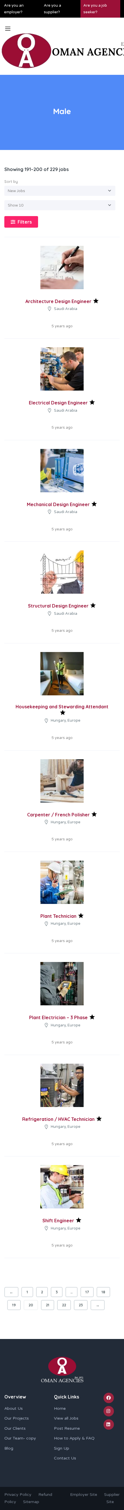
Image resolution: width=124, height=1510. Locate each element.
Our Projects (16, 1418)
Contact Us (65, 1458)
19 (14, 1305)
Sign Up (61, 1448)
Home (60, 1408)
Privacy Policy (17, 1494)
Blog (8, 1448)
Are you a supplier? (52, 8)
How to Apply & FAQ (74, 1438)
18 (103, 1292)
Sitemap (31, 1501)
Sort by (11, 181)
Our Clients (15, 1428)
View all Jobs (66, 1418)
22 (64, 1305)
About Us (13, 1408)
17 (87, 1292)
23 (81, 1305)
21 (47, 1305)
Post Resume (67, 1428)
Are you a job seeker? (95, 8)
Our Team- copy (20, 1438)
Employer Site (83, 1494)
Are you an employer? (14, 8)
